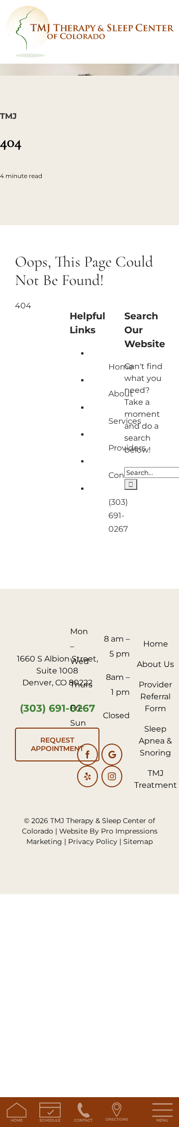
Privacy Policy (92, 841)
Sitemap (138, 841)
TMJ (8, 116)
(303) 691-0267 (118, 515)
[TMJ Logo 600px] (89, 8)
